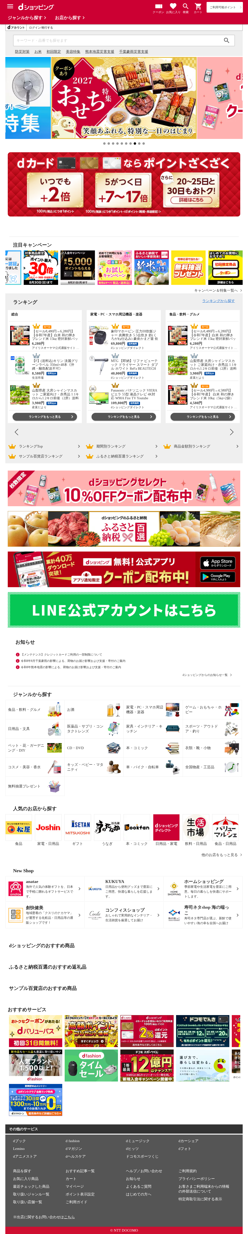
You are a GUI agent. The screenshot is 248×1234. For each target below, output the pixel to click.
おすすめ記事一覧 (80, 1171)
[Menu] (10, 6)
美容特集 (73, 52)
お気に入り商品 (26, 1179)
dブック (19, 1141)
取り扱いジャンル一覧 (31, 1194)
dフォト (184, 1149)
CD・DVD (75, 748)
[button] (198, 6)
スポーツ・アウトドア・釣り (201, 728)
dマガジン (74, 1149)
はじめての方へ (138, 1194)
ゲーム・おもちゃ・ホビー (203, 709)
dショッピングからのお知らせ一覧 (205, 674)
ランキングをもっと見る (45, 416)
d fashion (73, 1141)
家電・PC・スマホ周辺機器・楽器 (144, 709)
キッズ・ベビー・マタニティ (85, 767)
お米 (38, 52)
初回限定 (53, 52)
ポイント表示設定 (80, 1194)
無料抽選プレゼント (24, 786)
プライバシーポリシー (196, 1179)
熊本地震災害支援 (99, 52)
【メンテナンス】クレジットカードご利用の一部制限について (61, 654)
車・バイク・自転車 (142, 767)
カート (71, 1179)
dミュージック (138, 1141)
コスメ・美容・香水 (24, 767)
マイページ (75, 1186)
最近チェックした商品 (31, 1186)
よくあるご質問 (138, 1186)
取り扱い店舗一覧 (27, 1202)
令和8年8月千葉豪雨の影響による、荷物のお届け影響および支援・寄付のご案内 (73, 661)
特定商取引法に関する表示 (200, 1199)
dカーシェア (188, 1141)
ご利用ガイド (76, 1202)
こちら (69, 1217)
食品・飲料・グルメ (24, 710)
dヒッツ (132, 1149)
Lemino (19, 1149)
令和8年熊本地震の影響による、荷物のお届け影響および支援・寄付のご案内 (71, 667)
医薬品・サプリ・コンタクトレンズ (85, 728)
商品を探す (22, 1171)
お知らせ (133, 1179)
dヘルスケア (76, 1156)
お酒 (70, 710)
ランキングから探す (218, 301)
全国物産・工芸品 (199, 767)
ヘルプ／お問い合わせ (144, 1171)
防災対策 (22, 52)
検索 (226, 40)
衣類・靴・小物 (198, 748)
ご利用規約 (187, 1171)
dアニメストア (25, 1156)
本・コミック (137, 748)
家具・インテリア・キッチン (144, 728)
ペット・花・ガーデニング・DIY (26, 748)
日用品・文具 (19, 729)
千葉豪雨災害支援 (133, 52)
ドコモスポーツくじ (142, 1156)
